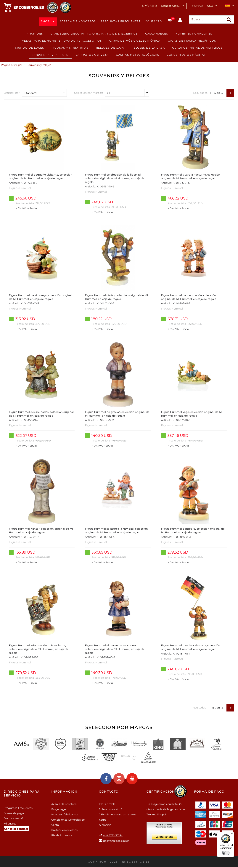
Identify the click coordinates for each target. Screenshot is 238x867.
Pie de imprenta (61, 835)
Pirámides (34, 33)
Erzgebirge (58, 809)
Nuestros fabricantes (64, 814)
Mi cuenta (10, 823)
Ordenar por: (12, 92)
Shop (45, 21)
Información (64, 791)
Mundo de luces (29, 47)
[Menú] (232, 834)
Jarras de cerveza (92, 54)
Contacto (153, 21)
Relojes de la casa (148, 47)
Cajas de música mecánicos (192, 40)
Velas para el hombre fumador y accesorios (62, 40)
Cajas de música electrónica (134, 40)
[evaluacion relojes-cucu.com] (164, 834)
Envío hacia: (149, 5)
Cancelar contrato (16, 828)
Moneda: (197, 5)
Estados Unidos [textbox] (171, 5)
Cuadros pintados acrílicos (197, 47)
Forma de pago (14, 813)
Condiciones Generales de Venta (68, 822)
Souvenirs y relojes (50, 55)
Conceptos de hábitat (186, 54)
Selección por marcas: (88, 92)
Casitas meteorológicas (137, 54)
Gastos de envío (14, 818)
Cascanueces (156, 33)
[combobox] (173, 6)
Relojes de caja (110, 47)
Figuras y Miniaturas (70, 47)
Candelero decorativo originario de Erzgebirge (94, 33)
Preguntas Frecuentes (120, 21)
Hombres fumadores (194, 33)
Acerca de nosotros (78, 21)
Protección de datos (64, 830)
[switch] (225, 853)
